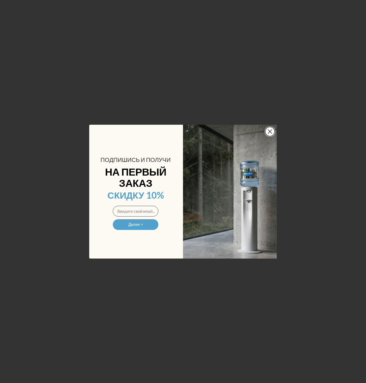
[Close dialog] (270, 131)
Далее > (135, 224)
